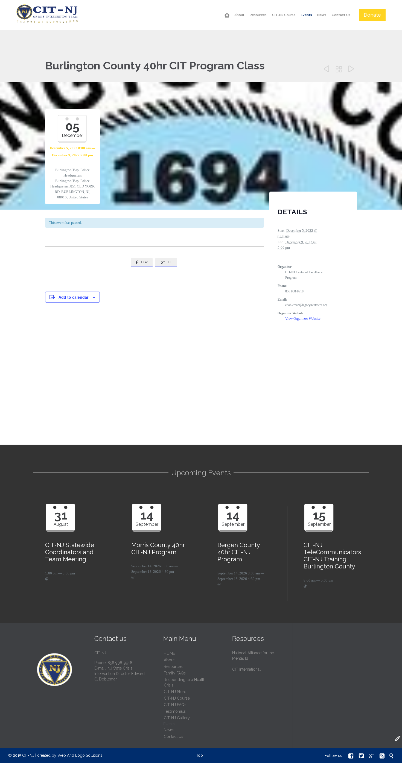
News (169, 730)
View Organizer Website (303, 318)
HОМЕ (169, 653)
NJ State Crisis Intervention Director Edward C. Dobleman (119, 673)
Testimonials (175, 711)
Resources (173, 666)
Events (169, 724)
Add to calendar (73, 297)
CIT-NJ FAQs (175, 705)
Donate (372, 15)
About (169, 660)
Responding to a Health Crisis (184, 682)
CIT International (246, 669)
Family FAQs (175, 673)
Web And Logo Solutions (79, 755)
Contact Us (173, 736)
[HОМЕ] (227, 15)
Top (199, 755)
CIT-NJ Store (175, 691)
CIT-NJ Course (177, 698)
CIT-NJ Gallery (177, 718)
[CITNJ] (47, 15)
